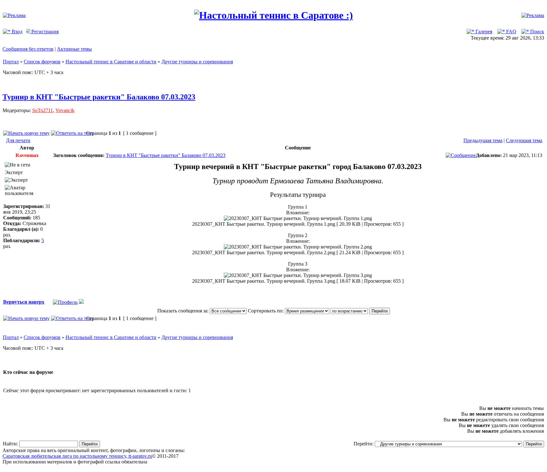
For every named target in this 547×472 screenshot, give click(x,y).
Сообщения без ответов (28, 49)
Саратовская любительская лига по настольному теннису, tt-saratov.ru (77, 456)
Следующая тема (524, 140)
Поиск (536, 31)
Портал (11, 61)
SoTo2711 (42, 110)
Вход (16, 31)
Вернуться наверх (23, 302)
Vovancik (64, 110)
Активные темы (74, 49)
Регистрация (44, 31)
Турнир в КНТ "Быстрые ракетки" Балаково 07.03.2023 (99, 97)
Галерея (483, 31)
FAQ (510, 31)
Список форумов (42, 61)
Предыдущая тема (482, 140)
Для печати (18, 140)
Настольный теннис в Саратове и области (111, 61)
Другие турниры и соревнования (197, 61)
